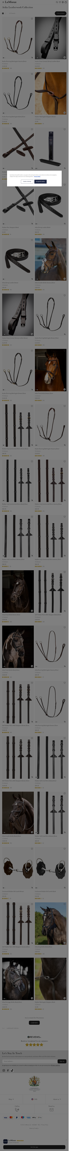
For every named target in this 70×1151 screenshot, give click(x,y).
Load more (34, 1023)
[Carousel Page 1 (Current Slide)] (3, 57)
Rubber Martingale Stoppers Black (45, 1002)
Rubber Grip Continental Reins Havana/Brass (48, 504)
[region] (34, 178)
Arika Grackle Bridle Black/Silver (11, 836)
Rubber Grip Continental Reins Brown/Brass (15, 449)
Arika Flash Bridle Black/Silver (11, 670)
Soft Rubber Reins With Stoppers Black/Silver (48, 615)
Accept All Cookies (40, 181)
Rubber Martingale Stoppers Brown (45, 117)
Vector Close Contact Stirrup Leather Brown (15, 338)
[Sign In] (63, 2)
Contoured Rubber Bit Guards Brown (13, 891)
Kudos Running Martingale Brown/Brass (14, 393)
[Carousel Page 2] (4, 57)
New (3, 1028)
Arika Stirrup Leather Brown (10, 283)
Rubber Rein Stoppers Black (10, 227)
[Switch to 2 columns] (3, 13)
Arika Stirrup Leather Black (42, 227)
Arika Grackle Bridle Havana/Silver (45, 283)
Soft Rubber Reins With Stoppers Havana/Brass (16, 947)
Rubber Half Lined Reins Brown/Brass (46, 836)
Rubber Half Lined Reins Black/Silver (45, 781)
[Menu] (3, 2)
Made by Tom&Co (33, 1128)
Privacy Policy (37, 176)
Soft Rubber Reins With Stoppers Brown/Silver (15, 781)
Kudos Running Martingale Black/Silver (13, 117)
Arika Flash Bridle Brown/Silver (44, 393)
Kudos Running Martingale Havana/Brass (14, 61)
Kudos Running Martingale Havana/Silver (47, 449)
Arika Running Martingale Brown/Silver (46, 725)
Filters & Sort (60, 13)
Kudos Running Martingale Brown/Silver (47, 338)
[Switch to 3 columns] (5, 13)
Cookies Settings (27, 181)
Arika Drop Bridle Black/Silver (43, 947)
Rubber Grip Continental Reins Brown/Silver (48, 559)
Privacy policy (55, 1065)
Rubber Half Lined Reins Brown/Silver (13, 559)
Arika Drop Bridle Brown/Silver (11, 615)
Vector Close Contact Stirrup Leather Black (47, 61)
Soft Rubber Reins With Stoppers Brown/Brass (15, 725)
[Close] (66, 1140)
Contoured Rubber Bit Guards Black (45, 891)
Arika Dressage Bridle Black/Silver (12, 1002)
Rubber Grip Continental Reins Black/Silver (15, 504)
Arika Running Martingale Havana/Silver (47, 670)
